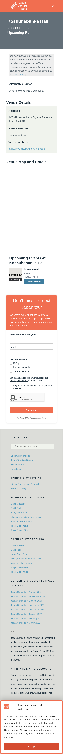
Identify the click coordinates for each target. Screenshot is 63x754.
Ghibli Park (16, 508)
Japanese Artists (21, 371)
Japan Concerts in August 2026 (26, 592)
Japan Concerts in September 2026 (28, 596)
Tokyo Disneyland (19, 525)
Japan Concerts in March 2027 (25, 622)
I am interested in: (19, 359)
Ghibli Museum (18, 503)
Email (13, 347)
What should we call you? (23, 334)
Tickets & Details (33, 281)
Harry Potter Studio (20, 512)
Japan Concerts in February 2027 (27, 618)
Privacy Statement (19, 380)
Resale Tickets (18, 464)
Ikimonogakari (31, 269)
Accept (31, 746)
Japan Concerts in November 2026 (27, 605)
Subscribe (31, 410)
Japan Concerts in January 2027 (26, 614)
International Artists (22, 367)
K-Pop (16, 363)
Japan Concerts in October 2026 (26, 600)
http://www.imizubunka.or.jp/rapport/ (26, 148)
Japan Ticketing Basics (22, 460)
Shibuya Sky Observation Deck (26, 517)
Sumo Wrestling (18, 488)
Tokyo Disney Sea (19, 530)
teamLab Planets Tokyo (22, 521)
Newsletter (16, 469)
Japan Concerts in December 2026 (27, 609)
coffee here (17, 74)
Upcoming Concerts (20, 455)
